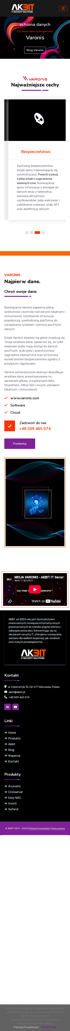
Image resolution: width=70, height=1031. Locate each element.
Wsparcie (14, 755)
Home (12, 732)
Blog (11, 750)
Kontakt (13, 761)
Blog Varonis (35, 50)
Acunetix (14, 786)
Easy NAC (14, 797)
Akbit (11, 744)
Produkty (14, 738)
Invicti (12, 803)
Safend (13, 809)
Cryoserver (15, 792)
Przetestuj (19, 444)
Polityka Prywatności (26, 1027)
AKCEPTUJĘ (48, 1027)
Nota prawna (58, 828)
